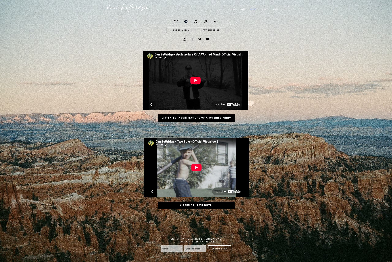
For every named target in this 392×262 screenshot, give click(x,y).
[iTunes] (195, 21)
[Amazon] (205, 21)
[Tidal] (175, 21)
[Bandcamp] (215, 21)
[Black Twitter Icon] (200, 39)
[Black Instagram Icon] (185, 39)
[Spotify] (185, 21)
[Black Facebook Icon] (192, 39)
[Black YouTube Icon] (207, 39)
